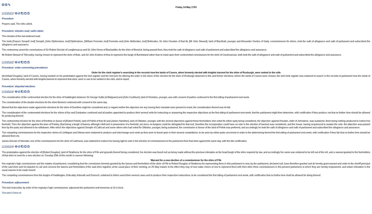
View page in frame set (11, 192)
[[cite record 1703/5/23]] (22, 91)
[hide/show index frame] (3, 4)
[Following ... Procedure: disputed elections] (28, 62)
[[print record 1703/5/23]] (16, 91)
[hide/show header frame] (6, 4)
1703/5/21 (7, 13)
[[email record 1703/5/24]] (19, 146)
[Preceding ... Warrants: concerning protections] (25, 13)
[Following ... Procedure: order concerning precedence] (28, 146)
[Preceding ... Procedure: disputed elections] (25, 146)
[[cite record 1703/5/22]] (22, 62)
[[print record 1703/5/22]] (16, 62)
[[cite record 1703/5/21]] (22, 13)
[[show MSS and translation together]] (9, 4)
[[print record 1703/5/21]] (16, 13)
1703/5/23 (7, 91)
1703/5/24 (7, 146)
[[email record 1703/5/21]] (19, 13)
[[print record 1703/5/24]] (16, 146)
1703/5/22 (7, 62)
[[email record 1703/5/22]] (19, 62)
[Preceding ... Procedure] (25, 62)
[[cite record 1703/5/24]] (22, 146)
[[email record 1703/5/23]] (19, 91)
